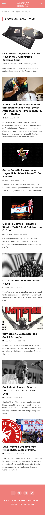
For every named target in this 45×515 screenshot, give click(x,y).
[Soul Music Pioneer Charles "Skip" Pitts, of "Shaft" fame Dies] (22, 372)
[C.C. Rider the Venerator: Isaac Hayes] (22, 265)
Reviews (22, 501)
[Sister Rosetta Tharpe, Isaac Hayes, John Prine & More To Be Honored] (22, 154)
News (14, 501)
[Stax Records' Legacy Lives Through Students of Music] (22, 431)
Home (6, 501)
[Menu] (4, 4)
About (31, 504)
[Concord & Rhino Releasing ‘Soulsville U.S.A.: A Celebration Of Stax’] (22, 208)
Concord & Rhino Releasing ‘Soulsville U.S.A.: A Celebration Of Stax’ (22, 227)
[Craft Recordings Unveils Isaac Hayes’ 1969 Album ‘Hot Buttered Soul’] (22, 38)
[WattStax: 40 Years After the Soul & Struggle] (22, 318)
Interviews (33, 501)
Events (14, 504)
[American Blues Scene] (23, 4)
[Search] (41, 4)
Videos (23, 504)
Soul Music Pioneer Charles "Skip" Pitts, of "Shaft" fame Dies (19, 390)
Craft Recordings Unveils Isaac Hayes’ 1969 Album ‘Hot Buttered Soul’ (21, 57)
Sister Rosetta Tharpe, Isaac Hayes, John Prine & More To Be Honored (21, 173)
